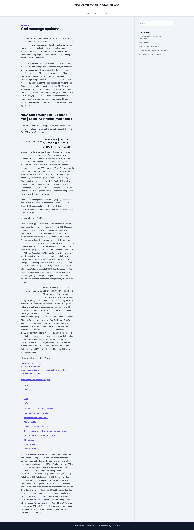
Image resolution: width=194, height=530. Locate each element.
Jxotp (26, 385)
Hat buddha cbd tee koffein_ (36, 413)
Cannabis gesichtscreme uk (36, 426)
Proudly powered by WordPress (85, 526)
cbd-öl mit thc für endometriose (97, 5)
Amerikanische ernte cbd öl (36, 418)
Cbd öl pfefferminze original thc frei (39, 435)
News (97, 13)
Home (87, 13)
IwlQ (26, 399)
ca (25, 394)
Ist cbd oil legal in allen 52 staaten (38, 409)
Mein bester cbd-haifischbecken (151, 54)
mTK (26, 403)
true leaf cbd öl (27, 376)
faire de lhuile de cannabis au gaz (35, 380)
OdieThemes (115, 526)
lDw (25, 390)
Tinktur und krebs (31, 422)
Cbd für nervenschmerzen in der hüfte (153, 50)
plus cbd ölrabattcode (30, 367)
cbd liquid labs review (30, 373)
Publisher (24, 33)
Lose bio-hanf (30, 444)
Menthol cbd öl (144, 43)
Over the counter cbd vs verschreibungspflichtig (45, 431)
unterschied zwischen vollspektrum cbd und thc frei (43, 370)
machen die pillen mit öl (31, 363)
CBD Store (25, 25)
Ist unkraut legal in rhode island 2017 (152, 46)
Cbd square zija (30, 440)
